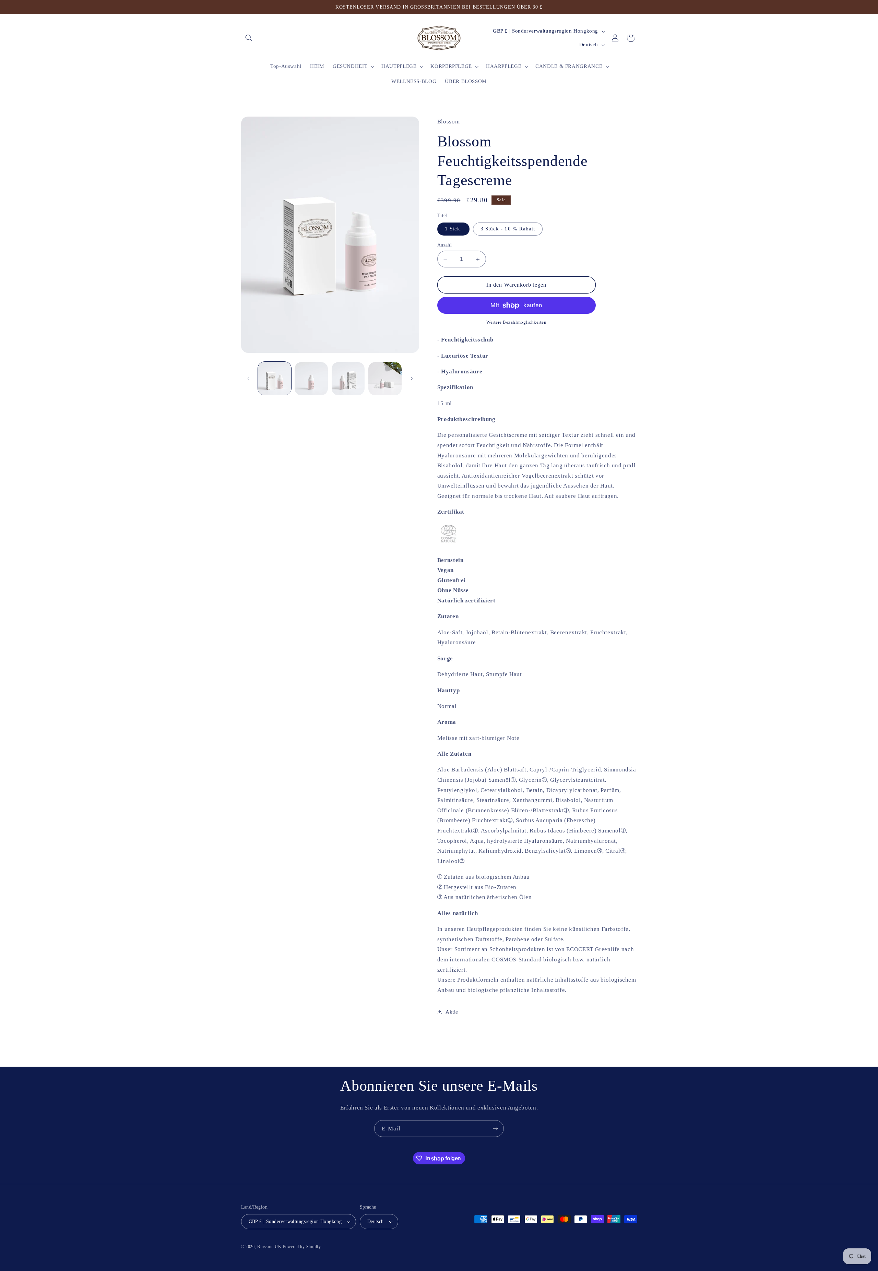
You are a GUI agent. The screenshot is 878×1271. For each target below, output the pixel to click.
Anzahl (444, 245)
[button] (249, 38)
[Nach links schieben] (248, 378)
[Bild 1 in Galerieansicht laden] (274, 378)
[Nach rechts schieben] (411, 378)
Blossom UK (269, 1247)
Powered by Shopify (302, 1247)
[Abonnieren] (495, 1128)
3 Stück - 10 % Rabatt (507, 229)
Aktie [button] (452, 1012)
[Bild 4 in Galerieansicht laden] (385, 378)
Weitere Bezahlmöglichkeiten (516, 322)
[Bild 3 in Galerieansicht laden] (348, 378)
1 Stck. (453, 229)
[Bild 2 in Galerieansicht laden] (311, 378)
